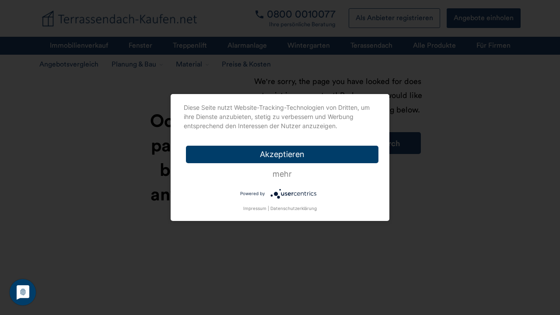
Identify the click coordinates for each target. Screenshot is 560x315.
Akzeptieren (282, 154)
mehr (282, 173)
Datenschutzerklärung (293, 208)
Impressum (254, 208)
